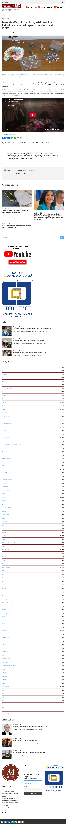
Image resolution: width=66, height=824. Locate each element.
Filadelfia (4, 472)
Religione (4, 571)
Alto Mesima (5, 374)
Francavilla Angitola (7, 479)
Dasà (3, 441)
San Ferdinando (6, 609)
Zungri (3, 700)
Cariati (3, 406)
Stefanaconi (5, 651)
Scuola (3, 627)
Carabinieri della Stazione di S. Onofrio (15, 142)
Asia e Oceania (5, 395)
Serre (3, 634)
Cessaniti (4, 413)
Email (25, 786)
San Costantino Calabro (8, 606)
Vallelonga (4, 676)
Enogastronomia (6, 458)
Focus (3, 476)
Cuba (3, 434)
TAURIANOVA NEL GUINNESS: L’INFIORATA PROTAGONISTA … (33, 328)
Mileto (3, 518)
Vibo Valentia (5, 686)
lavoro (3, 504)
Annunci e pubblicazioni (8, 388)
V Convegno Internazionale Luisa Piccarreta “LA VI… (30, 352)
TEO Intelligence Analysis (8, 665)
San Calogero (5, 599)
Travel (3, 669)
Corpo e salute (5, 416)
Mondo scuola (5, 521)
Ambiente (4, 378)
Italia (3, 497)
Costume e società (6, 423)
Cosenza (4, 420)
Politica (4, 560)
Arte (3, 392)
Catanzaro (4, 409)
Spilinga (4, 644)
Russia (3, 592)
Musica (4, 532)
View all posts (31, 170)
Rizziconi (4, 581)
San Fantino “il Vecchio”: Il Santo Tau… (25, 740)
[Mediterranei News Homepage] (10, 772)
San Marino (5, 616)
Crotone (4, 430)
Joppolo (4, 500)
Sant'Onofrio (5, 620)
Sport (3, 648)
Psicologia (4, 564)
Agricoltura (5, 371)
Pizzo (3, 553)
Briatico (4, 399)
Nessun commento (22, 32)
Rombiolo (4, 585)
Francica (4, 483)
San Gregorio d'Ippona (8, 613)
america (4, 381)
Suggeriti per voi (6, 658)
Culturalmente (5, 437)
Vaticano (4, 679)
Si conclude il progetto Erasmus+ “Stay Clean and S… (30, 340)
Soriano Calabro (6, 637)
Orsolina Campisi (10, 32)
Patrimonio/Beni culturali (8, 543)
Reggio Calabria (6, 567)
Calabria (4, 402)
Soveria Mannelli (6, 641)
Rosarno (4, 588)
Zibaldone (4, 697)
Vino (3, 690)
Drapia (3, 448)
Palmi (3, 539)
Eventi (3, 469)
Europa (4, 465)
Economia (4, 451)
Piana (3, 546)
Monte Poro (5, 525)
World (3, 693)
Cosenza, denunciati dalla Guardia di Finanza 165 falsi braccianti (15, 211)
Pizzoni (4, 557)
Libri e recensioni (6, 507)
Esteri (3, 462)
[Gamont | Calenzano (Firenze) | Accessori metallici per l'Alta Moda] (17, 294)
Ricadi (3, 574)
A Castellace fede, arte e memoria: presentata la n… (30, 752)
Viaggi (3, 683)
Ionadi (3, 493)
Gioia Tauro (5, 486)
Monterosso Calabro (7, 528)
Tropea (4, 672)
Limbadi (4, 511)
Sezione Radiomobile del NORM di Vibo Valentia (40, 142)
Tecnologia (5, 662)
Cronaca (4, 427)
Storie (3, 655)
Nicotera (4, 535)
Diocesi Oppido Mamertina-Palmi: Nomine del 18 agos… (31, 726)
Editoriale (4, 455)
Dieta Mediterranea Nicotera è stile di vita (12, 444)
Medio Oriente (5, 514)
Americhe (4, 385)
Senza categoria (6, 630)
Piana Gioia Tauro (6, 550)
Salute (3, 595)
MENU (5, 2)
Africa (3, 367)
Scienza (4, 623)
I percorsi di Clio (6, 490)
